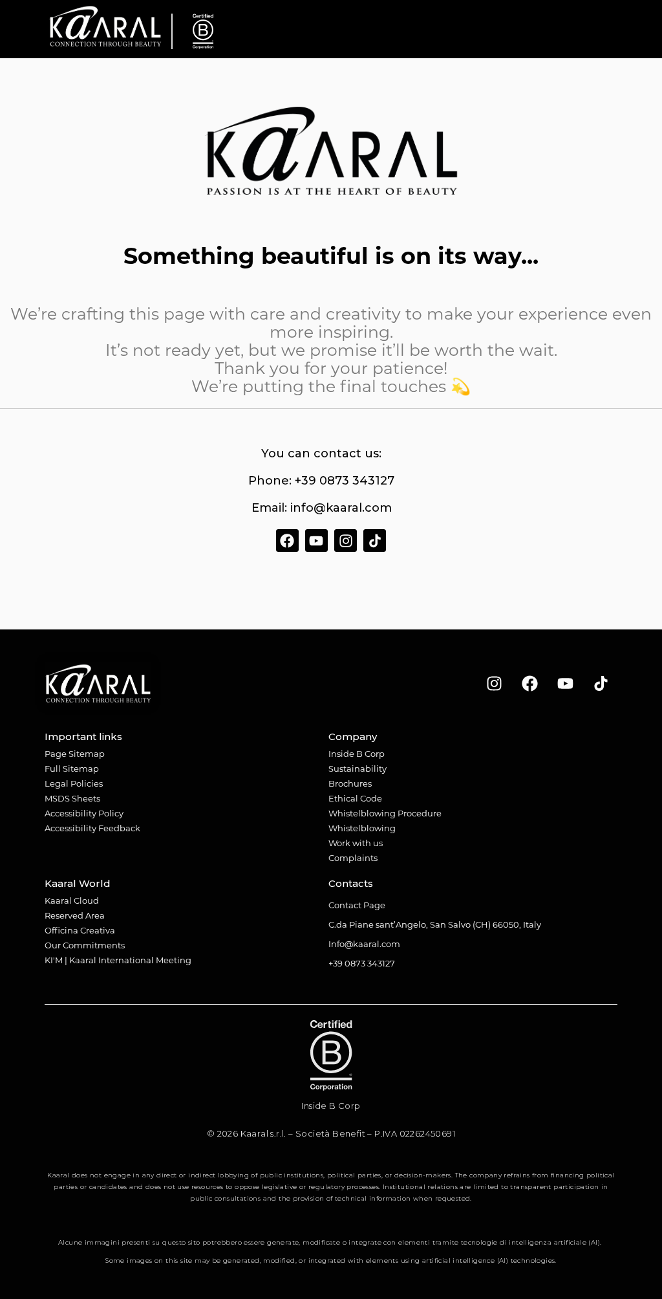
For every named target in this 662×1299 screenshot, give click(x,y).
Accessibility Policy (84, 812)
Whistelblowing (362, 827)
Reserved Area (75, 915)
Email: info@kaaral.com (321, 508)
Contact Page (356, 904)
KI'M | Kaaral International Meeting (118, 959)
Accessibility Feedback (92, 827)
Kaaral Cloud (72, 900)
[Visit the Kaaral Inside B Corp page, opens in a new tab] (198, 31)
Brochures (350, 783)
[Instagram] (345, 540)
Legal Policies (74, 783)
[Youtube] (316, 540)
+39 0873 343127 (361, 962)
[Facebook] (287, 540)
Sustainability (357, 768)
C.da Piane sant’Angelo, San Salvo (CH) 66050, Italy (434, 924)
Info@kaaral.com (364, 943)
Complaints (353, 857)
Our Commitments (85, 944)
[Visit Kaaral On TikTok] (601, 684)
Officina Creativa (80, 929)
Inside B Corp (356, 753)
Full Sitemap (72, 768)
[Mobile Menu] (606, 29)
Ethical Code (355, 797)
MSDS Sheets (72, 797)
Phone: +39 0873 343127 (321, 481)
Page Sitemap (75, 753)
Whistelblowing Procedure (385, 812)
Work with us (355, 842)
